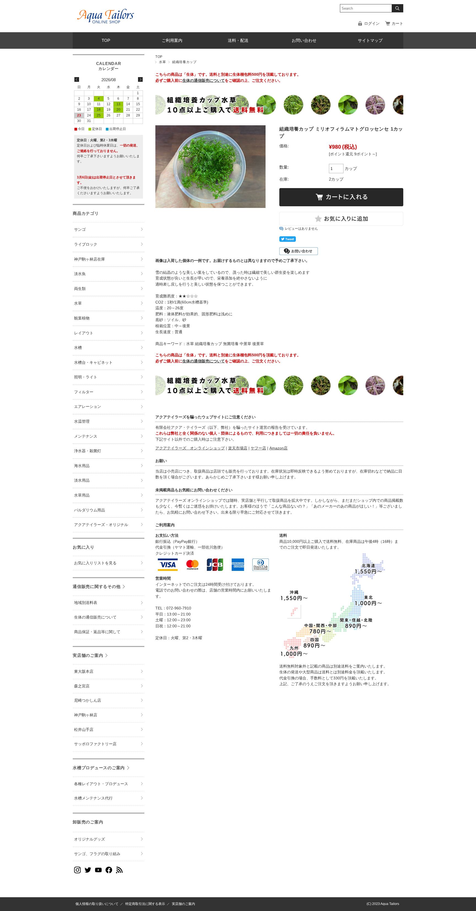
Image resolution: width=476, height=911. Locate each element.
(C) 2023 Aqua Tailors (383, 904)
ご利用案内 (172, 40)
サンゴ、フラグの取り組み (97, 854)
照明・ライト (85, 377)
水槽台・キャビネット (93, 362)
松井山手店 (83, 730)
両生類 (80, 289)
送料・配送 (238, 40)
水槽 (78, 348)
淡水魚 (80, 274)
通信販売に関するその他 (96, 586)
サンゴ (80, 229)
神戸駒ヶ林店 (85, 715)
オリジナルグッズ (89, 839)
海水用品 (82, 466)
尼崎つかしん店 (87, 700)
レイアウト (83, 333)
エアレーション (87, 407)
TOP (106, 40)
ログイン (372, 23)
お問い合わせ (304, 40)
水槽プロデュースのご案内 (99, 767)
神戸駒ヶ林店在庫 (89, 259)
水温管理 (82, 421)
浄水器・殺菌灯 (87, 451)
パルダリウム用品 (89, 510)
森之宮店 (82, 686)
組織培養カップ (184, 62)
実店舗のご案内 (88, 655)
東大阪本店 (83, 671)
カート (397, 23)
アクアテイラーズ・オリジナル (101, 525)
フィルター (83, 392)
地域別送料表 (85, 603)
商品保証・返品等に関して (97, 632)
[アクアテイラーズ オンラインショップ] (106, 12)
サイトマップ (370, 40)
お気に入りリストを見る (95, 563)
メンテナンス (85, 436)
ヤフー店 (258, 448)
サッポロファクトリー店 (95, 744)
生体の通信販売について (203, 80)
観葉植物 (82, 318)
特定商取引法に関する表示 (145, 904)
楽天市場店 (237, 448)
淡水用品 (82, 480)
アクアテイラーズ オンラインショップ (190, 448)
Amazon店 (278, 448)
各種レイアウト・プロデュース (101, 784)
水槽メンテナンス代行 (93, 798)
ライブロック (85, 244)
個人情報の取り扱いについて (96, 904)
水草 (162, 62)
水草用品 (82, 495)
